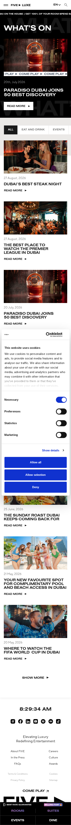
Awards (53, 763)
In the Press (18, 757)
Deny (35, 487)
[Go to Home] (21, 4)
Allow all (35, 462)
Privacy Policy (18, 780)
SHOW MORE (33, 678)
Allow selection (35, 474)
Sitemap (53, 780)
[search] (65, 5)
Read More (16, 106)
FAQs (17, 763)
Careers (53, 751)
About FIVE (18, 751)
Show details (50, 450)
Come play (34, 791)
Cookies (53, 774)
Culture (53, 757)
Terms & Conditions (18, 774)
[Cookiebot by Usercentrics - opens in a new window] (50, 334)
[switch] (61, 411)
